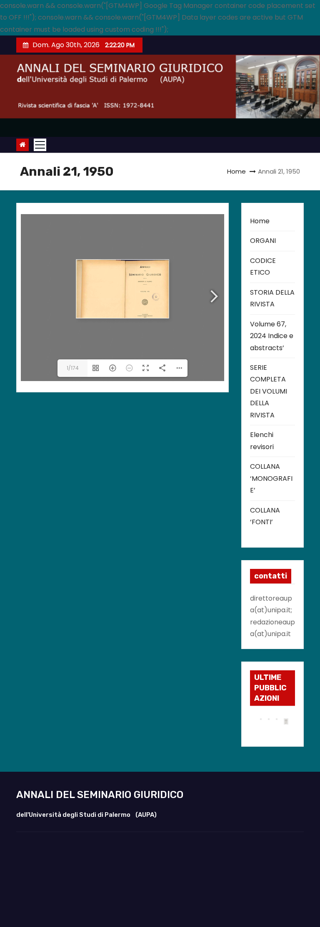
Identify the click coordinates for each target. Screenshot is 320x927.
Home (236, 171)
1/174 (73, 367)
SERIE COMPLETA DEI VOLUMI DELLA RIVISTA (268, 391)
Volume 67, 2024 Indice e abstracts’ (271, 336)
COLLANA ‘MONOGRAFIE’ (271, 478)
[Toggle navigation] (40, 145)
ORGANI (263, 240)
